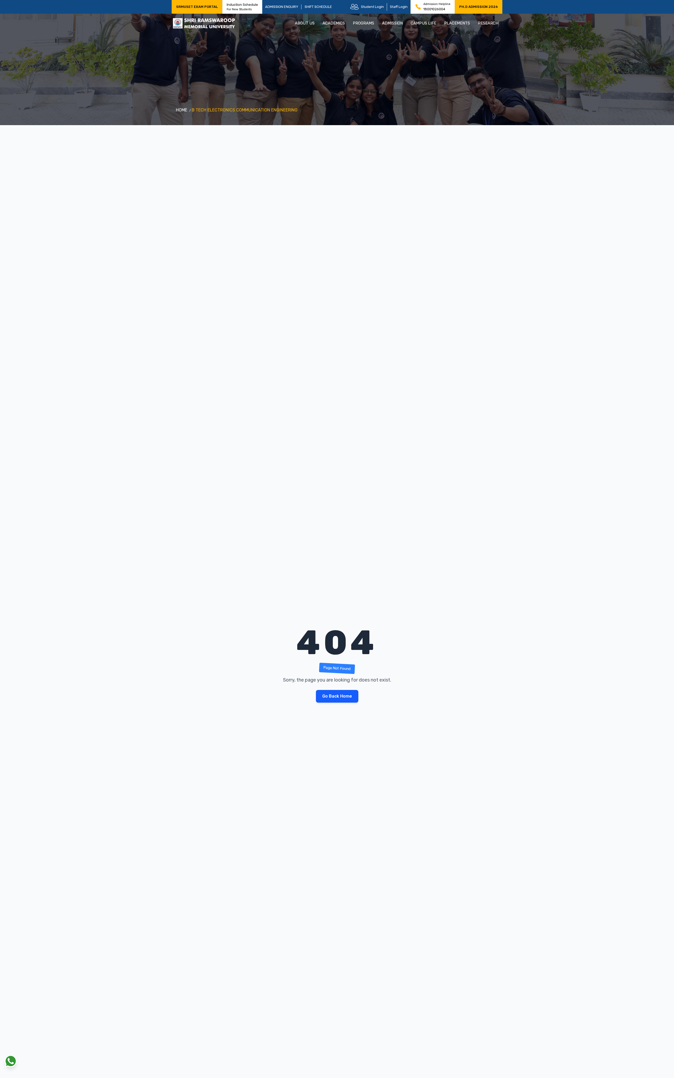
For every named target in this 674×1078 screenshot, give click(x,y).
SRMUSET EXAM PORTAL (197, 7)
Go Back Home (337, 696)
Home (181, 109)
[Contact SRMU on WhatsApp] (10, 1061)
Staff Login (399, 7)
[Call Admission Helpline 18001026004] (418, 7)
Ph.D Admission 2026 (478, 7)
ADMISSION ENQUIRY (281, 7)
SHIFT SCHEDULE (318, 7)
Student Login (372, 7)
